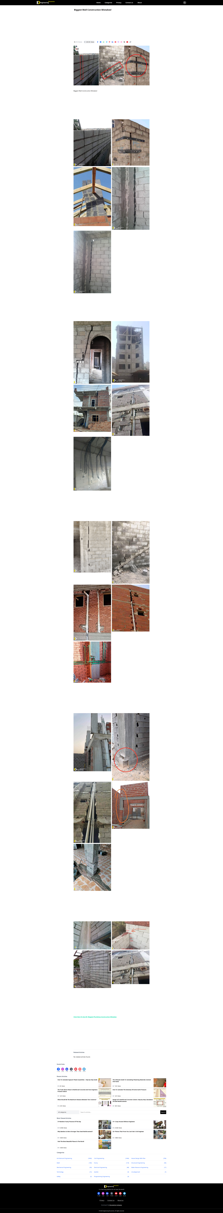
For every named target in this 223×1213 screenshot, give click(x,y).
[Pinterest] (109, 42)
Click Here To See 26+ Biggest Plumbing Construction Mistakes (95, 1017)
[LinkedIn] (112, 42)
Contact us (110, 1200)
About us (120, 1200)
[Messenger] (100, 42)
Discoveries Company (115, 1205)
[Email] (127, 42)
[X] (124, 42)
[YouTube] (115, 42)
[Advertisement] (111, 26)
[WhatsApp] (103, 42)
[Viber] (118, 42)
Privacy (102, 1200)
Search (163, 1112)
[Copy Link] (130, 42)
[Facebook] (97, 42)
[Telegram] (106, 42)
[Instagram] (121, 42)
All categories (62, 1112)
